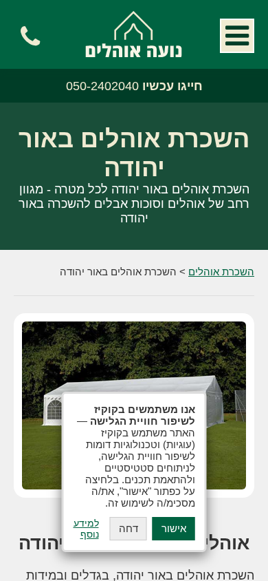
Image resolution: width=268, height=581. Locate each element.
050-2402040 (134, 86)
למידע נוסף (86, 529)
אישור (173, 528)
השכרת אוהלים (133, 34)
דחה (128, 528)
